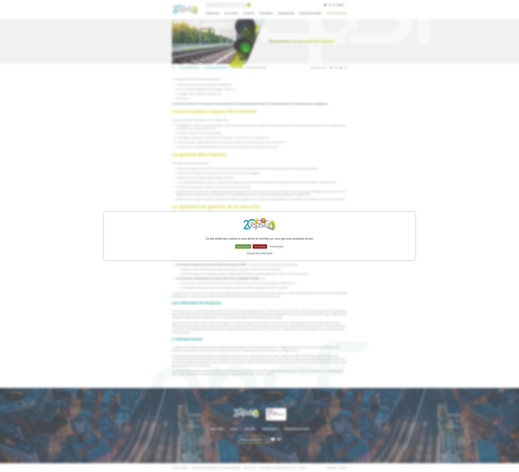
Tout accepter (243, 246)
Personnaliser (276, 246)
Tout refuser (260, 246)
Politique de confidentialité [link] (259, 253)
